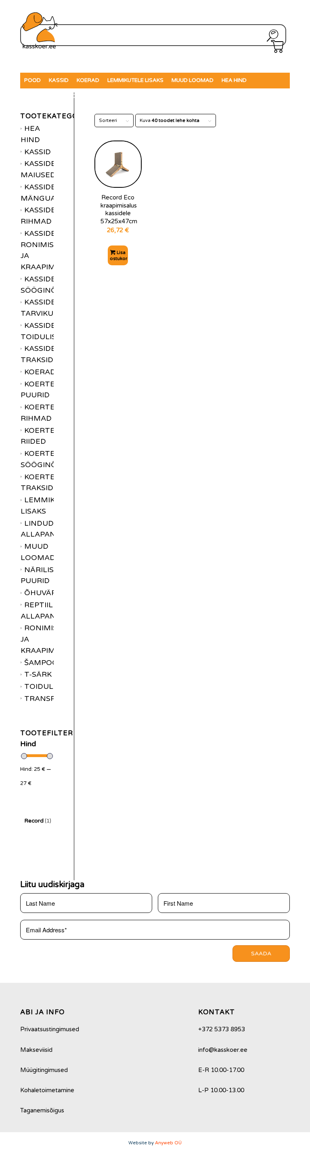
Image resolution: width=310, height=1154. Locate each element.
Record (37, 820)
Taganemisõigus (42, 1110)
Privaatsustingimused (49, 1029)
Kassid (37, 151)
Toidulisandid (54, 686)
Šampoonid (48, 662)
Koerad (40, 371)
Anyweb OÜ (168, 1143)
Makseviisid (36, 1049)
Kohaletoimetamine (47, 1090)
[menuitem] (32, 80)
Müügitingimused (44, 1070)
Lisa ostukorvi (119, 255)
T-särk (38, 674)
